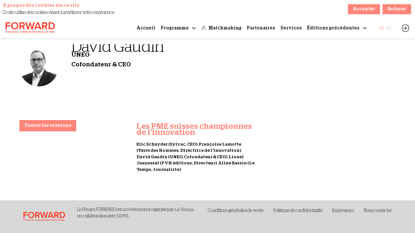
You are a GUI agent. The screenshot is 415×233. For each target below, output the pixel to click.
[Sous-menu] (193, 28)
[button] (381, 28)
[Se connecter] (405, 28)
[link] (145, 28)
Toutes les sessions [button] (47, 125)
